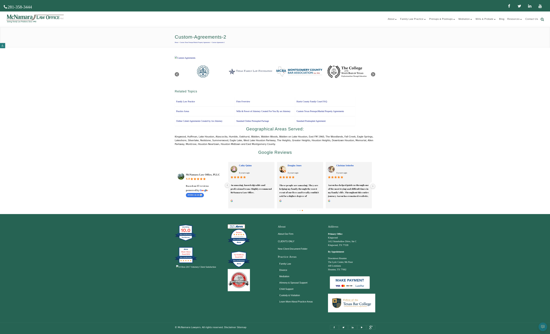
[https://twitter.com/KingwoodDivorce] (343, 327)
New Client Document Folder (292, 249)
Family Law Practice (185, 101)
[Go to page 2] (302, 210)
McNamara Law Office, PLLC (203, 174)
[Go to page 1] (300, 210)
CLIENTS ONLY (286, 241)
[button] (2, 45)
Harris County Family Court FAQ (311, 101)
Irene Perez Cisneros (249, 165)
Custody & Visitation (289, 295)
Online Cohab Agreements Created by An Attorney (199, 121)
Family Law (285, 264)
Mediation (284, 276)
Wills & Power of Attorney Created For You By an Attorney (263, 111)
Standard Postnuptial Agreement (311, 121)
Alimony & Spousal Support (293, 282)
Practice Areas (182, 111)
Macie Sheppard (344, 165)
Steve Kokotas (294, 165)
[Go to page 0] (297, 210)
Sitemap (241, 327)
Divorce (283, 270)
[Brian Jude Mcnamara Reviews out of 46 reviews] (239, 245)
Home (176, 42)
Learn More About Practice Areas (296, 301)
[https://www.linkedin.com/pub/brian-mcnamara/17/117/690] (352, 327)
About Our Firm (285, 234)
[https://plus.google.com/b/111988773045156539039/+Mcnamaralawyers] (371, 327)
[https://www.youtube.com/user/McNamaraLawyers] (362, 327)
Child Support (286, 289)
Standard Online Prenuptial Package (252, 121)
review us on (193, 195)
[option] (203, 73)
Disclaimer (230, 327)
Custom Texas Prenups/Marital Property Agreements (195, 42)
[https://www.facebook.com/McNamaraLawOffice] (334, 327)
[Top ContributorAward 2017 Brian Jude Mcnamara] (239, 267)
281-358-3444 (20, 7)
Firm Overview (243, 101)
